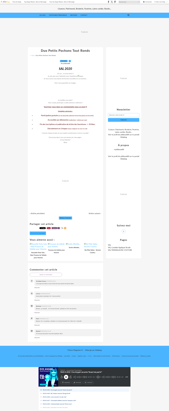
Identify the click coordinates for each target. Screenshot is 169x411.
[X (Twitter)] (112, 2)
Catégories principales (58, 15)
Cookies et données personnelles (130, 356)
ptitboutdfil (124, 135)
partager (78, 382)
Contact (83, 15)
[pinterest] (115, 2)
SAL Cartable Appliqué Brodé (119, 248)
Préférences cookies (145, 356)
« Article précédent (37, 213)
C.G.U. (90, 356)
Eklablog (98, 350)
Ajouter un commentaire (46, 274)
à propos (89, 382)
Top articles (67, 356)
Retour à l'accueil (65, 218)
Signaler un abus (82, 356)
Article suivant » (95, 213)
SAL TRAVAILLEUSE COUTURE (120, 250)
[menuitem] (42, 15)
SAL (33, 55)
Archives (73, 15)
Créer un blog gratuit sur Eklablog (53, 356)
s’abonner (67, 382)
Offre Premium (116, 356)
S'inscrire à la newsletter (38, 233)
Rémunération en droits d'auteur (102, 356)
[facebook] (108, 2)
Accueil (43, 15)
